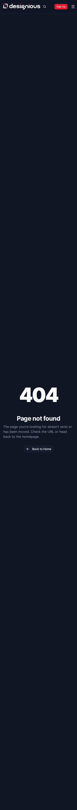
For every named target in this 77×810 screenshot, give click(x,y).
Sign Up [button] (61, 6)
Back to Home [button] (41, 449)
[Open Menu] (73, 7)
